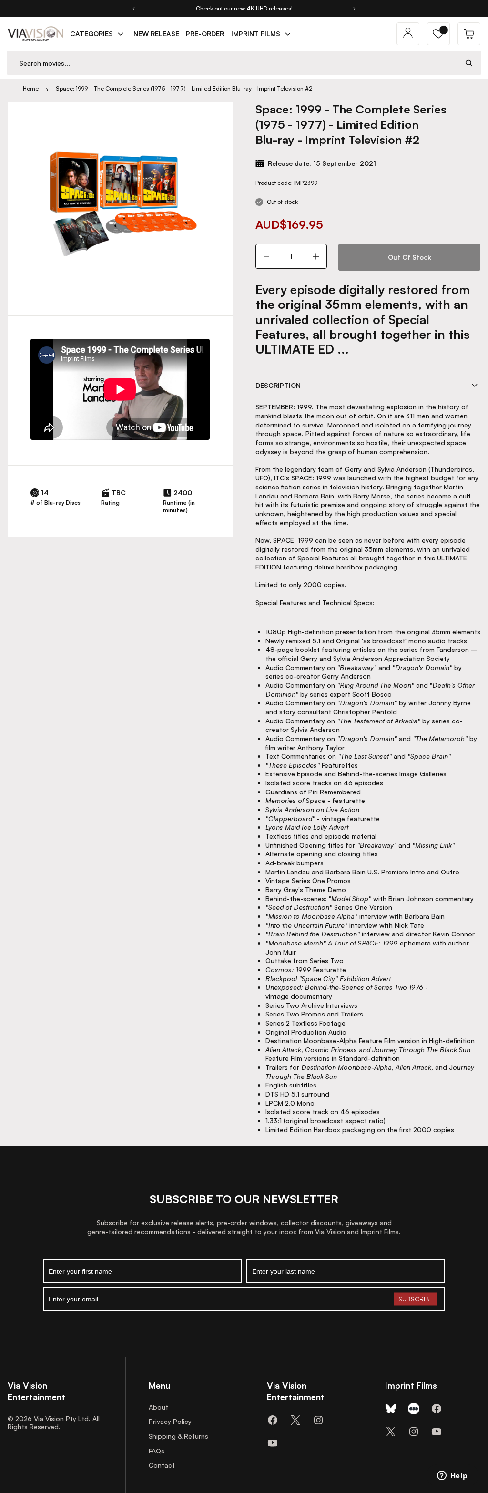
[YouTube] (272, 1443)
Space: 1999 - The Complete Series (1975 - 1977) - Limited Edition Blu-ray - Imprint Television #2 (184, 88)
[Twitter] (295, 1420)
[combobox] (232, 63)
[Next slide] (354, 8)
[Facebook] (272, 1420)
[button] (438, 34)
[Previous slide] (133, 8)
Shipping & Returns (178, 1436)
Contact (162, 1465)
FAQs (156, 1451)
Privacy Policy (170, 1421)
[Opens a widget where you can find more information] (452, 1476)
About (158, 1407)
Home (31, 88)
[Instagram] (318, 1420)
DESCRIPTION (278, 385)
